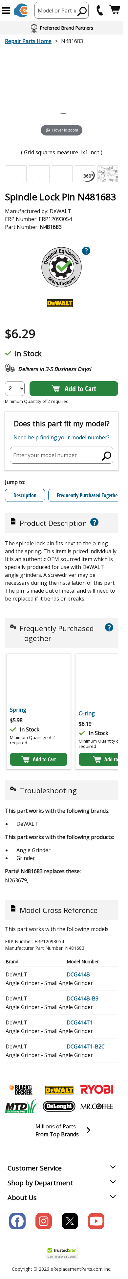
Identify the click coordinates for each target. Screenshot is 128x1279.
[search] (82, 11)
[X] (70, 1221)
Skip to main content (61, 4)
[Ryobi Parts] (96, 1090)
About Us (22, 1197)
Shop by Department (40, 1182)
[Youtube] (96, 1221)
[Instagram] (43, 1221)
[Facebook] (17, 1221)
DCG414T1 (80, 1022)
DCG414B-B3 (82, 998)
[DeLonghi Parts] (59, 1106)
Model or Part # (57, 10)
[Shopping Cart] (114, 10)
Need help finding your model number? (61, 437)
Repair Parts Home (28, 41)
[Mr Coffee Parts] (96, 1106)
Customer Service (35, 1168)
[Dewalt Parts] (59, 1090)
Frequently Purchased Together (88, 495)
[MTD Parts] (21, 1106)
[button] (6, 10)
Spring (18, 709)
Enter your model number (45, 454)
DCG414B (78, 974)
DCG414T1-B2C (86, 1046)
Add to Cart (80, 388)
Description (24, 495)
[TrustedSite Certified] (61, 1252)
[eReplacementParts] (21, 10)
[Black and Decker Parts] (21, 1090)
